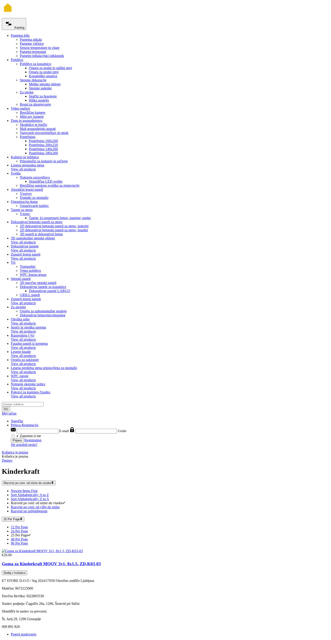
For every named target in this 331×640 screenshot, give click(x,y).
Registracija (30, 425)
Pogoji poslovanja (23, 634)
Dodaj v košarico (14, 572)
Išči (6, 409)
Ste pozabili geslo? (24, 445)
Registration (32, 440)
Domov (7, 460)
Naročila (17, 421)
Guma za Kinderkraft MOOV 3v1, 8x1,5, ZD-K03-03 (51, 563)
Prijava (16, 425)
